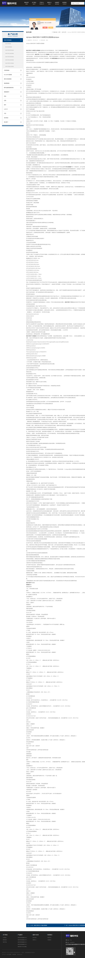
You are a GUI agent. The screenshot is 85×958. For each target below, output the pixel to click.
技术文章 (64, 32)
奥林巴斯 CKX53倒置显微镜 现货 (23, 946)
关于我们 (34, 3)
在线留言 (57, 3)
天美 (5, 113)
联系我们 (64, 3)
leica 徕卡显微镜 (8, 74)
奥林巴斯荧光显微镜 (9, 63)
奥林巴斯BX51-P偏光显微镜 (40, 925)
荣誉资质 (5, 939)
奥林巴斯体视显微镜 (9, 56)
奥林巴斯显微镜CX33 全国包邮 (23, 939)
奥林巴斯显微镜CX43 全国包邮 (23, 942)
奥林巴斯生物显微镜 (9, 53)
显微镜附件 (6, 91)
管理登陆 (14, 954)
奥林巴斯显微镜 (7, 40)
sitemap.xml (19, 954)
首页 (59, 32)
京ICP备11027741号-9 (30, 952)
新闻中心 (49, 3)
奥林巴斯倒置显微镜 (9, 50)
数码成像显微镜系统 (9, 87)
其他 (5, 96)
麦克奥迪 (6, 117)
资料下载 (5, 942)
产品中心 (42, 3)
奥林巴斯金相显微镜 (9, 59)
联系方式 (49, 937)
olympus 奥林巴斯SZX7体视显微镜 (76, 925)
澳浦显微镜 (6, 83)
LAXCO (6, 109)
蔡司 (5, 104)
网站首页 (26, 3)
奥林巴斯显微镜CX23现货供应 (23, 937)
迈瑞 (5, 100)
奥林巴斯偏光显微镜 (9, 66)
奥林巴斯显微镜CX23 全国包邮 (23, 944)
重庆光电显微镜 (7, 79)
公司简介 (5, 937)
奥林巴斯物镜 (8, 43)
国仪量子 (6, 122)
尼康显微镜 (6, 70)
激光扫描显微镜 (8, 46)
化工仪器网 (9, 954)
